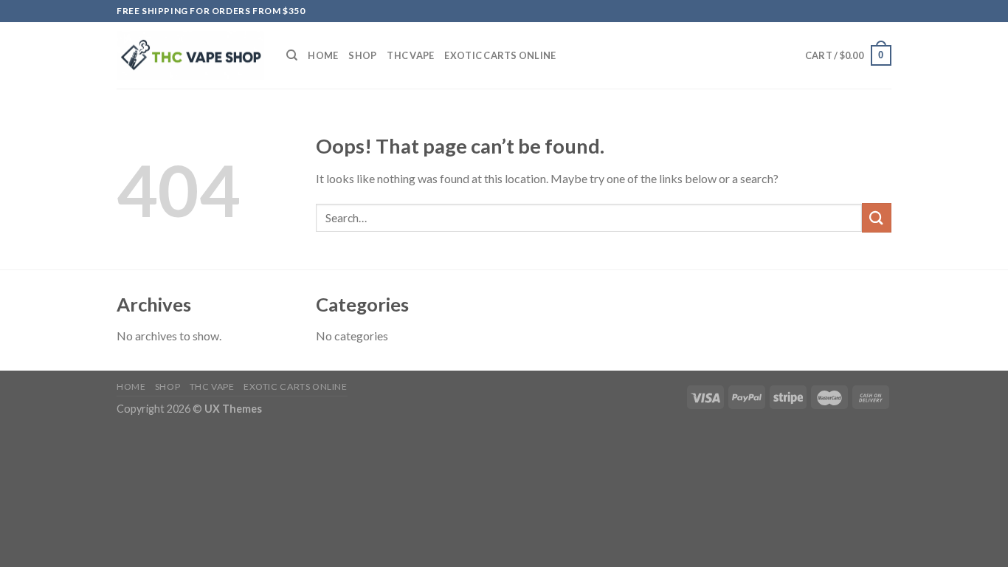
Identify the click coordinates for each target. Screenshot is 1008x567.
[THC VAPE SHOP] (190, 55)
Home (323, 55)
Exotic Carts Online (500, 55)
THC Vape (410, 55)
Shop (362, 55)
